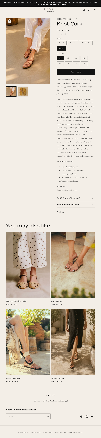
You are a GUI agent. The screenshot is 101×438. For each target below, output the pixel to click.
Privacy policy (48, 432)
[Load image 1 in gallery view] (11, 91)
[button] (5, 10)
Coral (61, 43)
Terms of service (60, 432)
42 (84, 64)
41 (76, 64)
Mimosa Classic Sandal (16, 301)
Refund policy (36, 432)
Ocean (72, 43)
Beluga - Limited (13, 378)
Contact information (75, 432)
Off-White (86, 43)
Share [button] (61, 212)
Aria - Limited (57, 301)
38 (84, 58)
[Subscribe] (47, 416)
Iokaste (26, 432)
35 (60, 58)
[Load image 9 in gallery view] (23, 91)
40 (68, 64)
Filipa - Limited (58, 378)
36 (68, 58)
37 (76, 58)
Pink (61, 48)
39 (60, 64)
